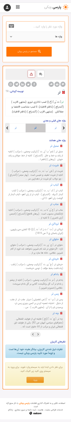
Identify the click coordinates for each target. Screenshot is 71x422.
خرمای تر (54, 259)
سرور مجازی (20, 409)
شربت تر (54, 165)
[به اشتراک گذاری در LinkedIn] (22, 84)
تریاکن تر (54, 224)
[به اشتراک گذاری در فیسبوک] (34, 84)
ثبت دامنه (31, 409)
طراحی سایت (50, 409)
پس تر (55, 294)
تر (16, 128)
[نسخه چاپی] (57, 84)
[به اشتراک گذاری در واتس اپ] (10, 84)
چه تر (56, 313)
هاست (40, 409)
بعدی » (33, 334)
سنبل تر (54, 146)
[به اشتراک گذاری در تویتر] (28, 84)
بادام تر (55, 274)
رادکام (10, 409)
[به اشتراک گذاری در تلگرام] (16, 84)
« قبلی (38, 334)
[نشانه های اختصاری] (62, 84)
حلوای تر (54, 239)
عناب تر (54, 204)
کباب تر (54, 185)
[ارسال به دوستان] (51, 84)
